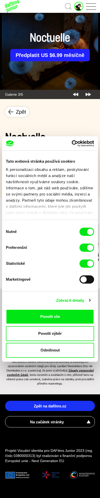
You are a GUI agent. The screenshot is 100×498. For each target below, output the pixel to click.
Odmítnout (50, 350)
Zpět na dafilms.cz (50, 406)
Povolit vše (50, 316)
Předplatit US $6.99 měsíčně (50, 55)
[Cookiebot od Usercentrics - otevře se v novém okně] (72, 143)
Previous (75, 94)
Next (88, 94)
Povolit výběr (50, 333)
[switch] (86, 247)
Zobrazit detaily (70, 300)
